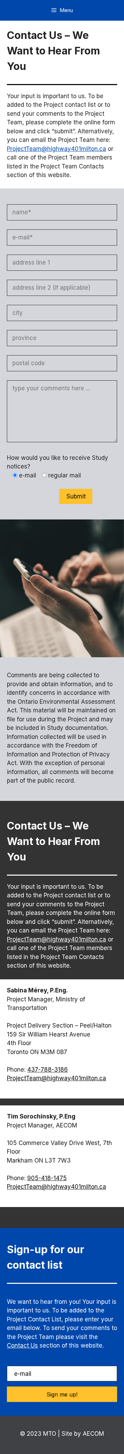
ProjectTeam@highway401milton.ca (56, 148)
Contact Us (22, 1345)
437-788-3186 (47, 1069)
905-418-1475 (47, 1178)
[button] (62, 1394)
